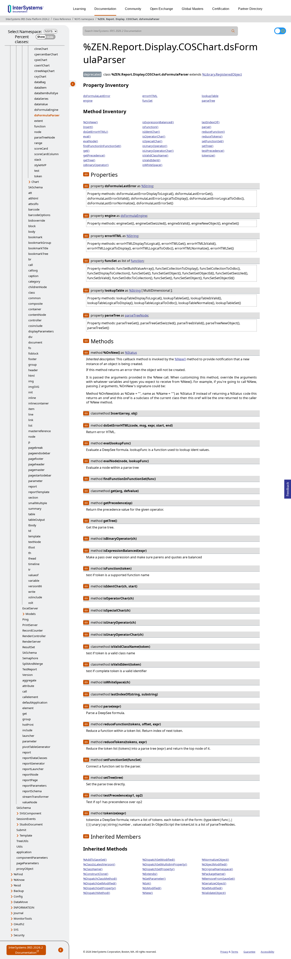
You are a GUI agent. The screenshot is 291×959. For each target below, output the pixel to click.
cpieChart (40, 60)
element (27, 708)
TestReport (29, 669)
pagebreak (35, 448)
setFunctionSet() (213, 141)
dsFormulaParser (149, 19)
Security (19, 935)
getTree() (89, 160)
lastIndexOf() (211, 122)
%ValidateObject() (214, 893)
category (34, 281)
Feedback (287, 488)
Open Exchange (161, 8)
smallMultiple (37, 503)
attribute (28, 686)
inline (32, 398)
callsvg (33, 270)
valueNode (29, 802)
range (38, 143)
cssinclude (35, 326)
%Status (131, 352)
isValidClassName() (155, 155)
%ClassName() (93, 869)
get (24, 713)
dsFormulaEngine (46, 110)
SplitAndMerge (32, 664)
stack (37, 159)
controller (35, 320)
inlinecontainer (38, 403)
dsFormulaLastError (96, 96)
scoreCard (41, 148)
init (30, 392)
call (30, 265)
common (34, 298)
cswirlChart (41, 65)
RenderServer (31, 641)
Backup (19, 891)
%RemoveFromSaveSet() (218, 878)
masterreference (39, 431)
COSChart (132, 19)
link (30, 420)
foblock (33, 353)
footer (32, 359)
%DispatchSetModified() (158, 859)
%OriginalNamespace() (217, 869)
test (36, 171)
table (31, 514)
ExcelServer (30, 608)
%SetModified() (212, 888)
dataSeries (41, 99)
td (29, 531)
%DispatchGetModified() (99, 883)
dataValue (41, 104)
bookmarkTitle (38, 248)
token (38, 176)
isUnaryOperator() (154, 146)
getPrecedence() (94, 155)
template (34, 536)
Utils (19, 846)
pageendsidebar (39, 453)
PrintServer (30, 625)
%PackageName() (213, 874)
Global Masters (192, 8)
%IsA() (146, 883)
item (31, 409)
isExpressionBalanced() (158, 122)
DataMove (21, 902)
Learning (79, 8)
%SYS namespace (84, 19)
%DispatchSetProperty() (158, 869)
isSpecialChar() (152, 141)
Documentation (105, 8)
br (29, 259)
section (33, 497)
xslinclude (35, 597)
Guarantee (249, 951)
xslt (30, 603)
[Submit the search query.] (233, 31)
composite (35, 303)
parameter (35, 481)
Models (31, 614)
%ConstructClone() (95, 874)
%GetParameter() (154, 878)
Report (110, 19)
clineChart (41, 49)
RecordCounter (32, 630)
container (34, 309)
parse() (206, 127)
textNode (34, 542)
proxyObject (24, 869)
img (31, 381)
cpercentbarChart (46, 54)
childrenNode (37, 287)
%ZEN (101, 19)
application (23, 852)
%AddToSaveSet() (95, 859)
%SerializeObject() (214, 883)
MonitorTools (23, 918)
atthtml (33, 198)
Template (26, 835)
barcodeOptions (39, 215)
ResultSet (28, 647)
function (40, 126)
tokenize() (208, 155)
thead (32, 558)
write (31, 592)
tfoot (31, 547)
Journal (18, 913)
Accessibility (267, 951)
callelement (30, 697)
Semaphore (30, 658)
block (32, 226)
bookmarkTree (38, 254)
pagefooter (35, 459)
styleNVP (40, 165)
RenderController (34, 636)
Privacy (224, 951)
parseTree (208, 100)
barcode (33, 209)
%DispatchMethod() (96, 893)
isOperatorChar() (153, 136)
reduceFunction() (213, 132)
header (33, 370)
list (30, 425)
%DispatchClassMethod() (100, 878)
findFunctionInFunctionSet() (102, 146)
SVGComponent (30, 813)
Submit (21, 830)
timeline (33, 564)
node (37, 132)
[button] (86, 174)
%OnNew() (90, 122)
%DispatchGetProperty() (99, 888)
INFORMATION (24, 907)
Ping (25, 619)
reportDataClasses (34, 758)
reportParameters (34, 785)
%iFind (18, 874)
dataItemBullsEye (46, 93)
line (30, 414)
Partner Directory (250, 8)
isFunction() (150, 127)
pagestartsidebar (39, 475)
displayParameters (41, 331)
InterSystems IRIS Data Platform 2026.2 (27, 19)
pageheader (36, 464)
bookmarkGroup (39, 243)
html (31, 376)
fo (29, 348)
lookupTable (210, 96)
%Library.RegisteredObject (222, 74)
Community (133, 8)
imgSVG (33, 387)
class (31, 292)
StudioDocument (31, 824)
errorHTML (149, 96)
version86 (35, 586)
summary (34, 508)
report (32, 486)
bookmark (35, 237)
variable (33, 580)
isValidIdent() (151, 160)
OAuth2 (19, 924)
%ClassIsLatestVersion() (99, 864)
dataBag (40, 82)
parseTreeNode (44, 137)
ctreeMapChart (44, 71)
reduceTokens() (212, 136)
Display (120, 19)
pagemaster (36, 470)
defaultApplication (34, 702)
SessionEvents (26, 819)
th (29, 553)
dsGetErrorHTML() (95, 132)
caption (33, 276)
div (30, 337)
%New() (180, 359)
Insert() (88, 127)
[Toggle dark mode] (280, 31)
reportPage (30, 780)
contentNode (37, 315)
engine (87, 100)
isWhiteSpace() (152, 165)
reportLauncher (33, 769)
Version (27, 675)
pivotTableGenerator (36, 747)
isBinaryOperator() (96, 165)
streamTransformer (35, 797)
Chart (35, 182)
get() (86, 151)
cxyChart (40, 76)
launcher (28, 736)
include (27, 730)
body (31, 231)
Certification (220, 8)
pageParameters (27, 863)
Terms (234, 951)
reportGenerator (33, 763)
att (30, 193)
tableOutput (36, 520)
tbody (32, 525)
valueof (33, 575)
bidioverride (36, 220)
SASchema (35, 187)
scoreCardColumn (46, 154)
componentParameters (32, 857)
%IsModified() (151, 888)
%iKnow (19, 880)
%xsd (17, 885)
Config (18, 896)
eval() (87, 136)
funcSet (147, 100)
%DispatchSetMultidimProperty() (164, 864)
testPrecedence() (213, 151)
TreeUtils (22, 841)
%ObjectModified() (214, 864)
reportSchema (32, 791)
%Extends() (149, 874)
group (32, 364)
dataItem (40, 87)
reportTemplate (38, 492)
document (35, 342)
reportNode (30, 774)
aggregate (29, 680)
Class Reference (62, 19)
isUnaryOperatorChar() (158, 151)
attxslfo (33, 204)
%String (147, 186)
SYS (16, 929)
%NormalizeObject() (215, 859)
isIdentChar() (151, 132)
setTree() (207, 146)
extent (38, 121)
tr (29, 569)
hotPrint (27, 725)
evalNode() (90, 141)
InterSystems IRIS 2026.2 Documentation (27, 950)
